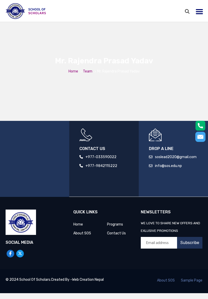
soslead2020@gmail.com (176, 157)
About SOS (82, 233)
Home (73, 71)
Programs (115, 224)
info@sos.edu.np (168, 166)
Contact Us (116, 233)
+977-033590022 (100, 157)
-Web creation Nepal (87, 279)
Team (87, 71)
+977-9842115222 (101, 166)
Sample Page (191, 280)
